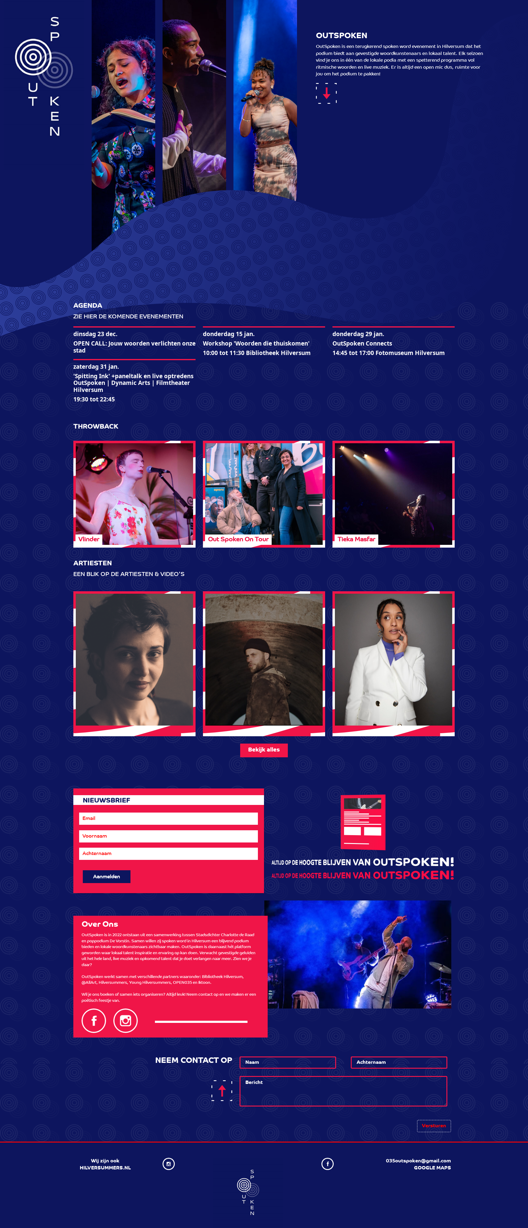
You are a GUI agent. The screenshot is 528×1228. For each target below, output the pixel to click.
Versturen (434, 1126)
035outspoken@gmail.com (418, 1161)
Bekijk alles (264, 750)
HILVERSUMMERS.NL (105, 1168)
